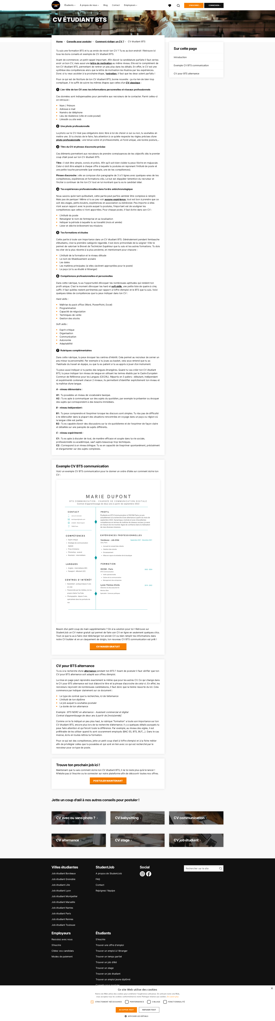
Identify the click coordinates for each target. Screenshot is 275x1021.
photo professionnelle (68, 139)
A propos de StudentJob (109, 873)
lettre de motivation (101, 63)
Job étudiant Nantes (62, 907)
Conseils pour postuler (79, 41)
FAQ (98, 879)
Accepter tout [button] (126, 1010)
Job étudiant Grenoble (63, 879)
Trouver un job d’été (106, 962)
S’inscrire (56, 945)
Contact (116, 5)
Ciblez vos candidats (63, 950)
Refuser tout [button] (149, 1010)
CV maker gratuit (108, 646)
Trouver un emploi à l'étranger (111, 950)
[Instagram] (143, 873)
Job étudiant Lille (61, 884)
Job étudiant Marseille (63, 902)
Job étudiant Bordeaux (64, 873)
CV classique (133, 82)
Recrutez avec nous (62, 939)
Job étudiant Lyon (61, 890)
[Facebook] (149, 873)
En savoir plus (173, 996)
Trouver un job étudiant (108, 973)
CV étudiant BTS (136, 41)
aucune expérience (115, 199)
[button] (137, 1016)
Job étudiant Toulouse (63, 924)
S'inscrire (194, 5)
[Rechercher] (178, 5)
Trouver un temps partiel (109, 956)
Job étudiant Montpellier (64, 896)
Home (59, 41)
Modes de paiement (62, 956)
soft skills (116, 286)
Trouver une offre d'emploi (110, 945)
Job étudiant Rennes (62, 919)
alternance (90, 670)
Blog (105, 5)
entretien (111, 73)
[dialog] (137, 1003)
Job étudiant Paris (61, 913)
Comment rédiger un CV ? (109, 41)
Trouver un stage (105, 968)
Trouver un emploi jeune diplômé (113, 979)
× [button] (272, 988)
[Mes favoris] (169, 5)
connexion (214, 5)
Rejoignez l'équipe (105, 890)
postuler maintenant (108, 780)
